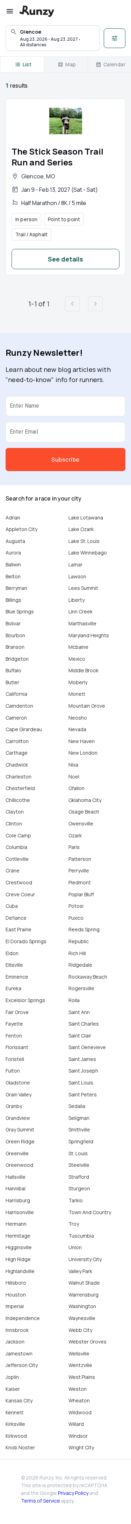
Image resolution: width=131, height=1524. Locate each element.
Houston (16, 1294)
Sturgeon (79, 1188)
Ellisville (14, 964)
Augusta (15, 541)
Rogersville (81, 988)
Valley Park (80, 1271)
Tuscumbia (81, 1235)
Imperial (15, 1306)
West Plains (81, 1377)
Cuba (12, 906)
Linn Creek (80, 611)
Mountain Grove (86, 705)
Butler (12, 682)
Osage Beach (83, 811)
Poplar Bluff (81, 894)
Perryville (78, 870)
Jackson (15, 1341)
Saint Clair (79, 1035)
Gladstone (18, 1082)
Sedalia (76, 1106)
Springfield (80, 1141)
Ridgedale (80, 964)
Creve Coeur (20, 894)
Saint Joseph (83, 1070)
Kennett (14, 1412)
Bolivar (13, 623)
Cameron (16, 717)
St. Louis (78, 1153)
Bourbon (15, 635)
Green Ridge (20, 1141)
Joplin (12, 1377)
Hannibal (16, 1188)
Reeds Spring (84, 929)
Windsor (78, 1436)
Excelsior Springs (25, 1000)
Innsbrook (17, 1330)
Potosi (75, 906)
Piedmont (79, 882)
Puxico (75, 917)
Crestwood (19, 882)
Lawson (77, 576)
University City (85, 1259)
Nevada (77, 729)
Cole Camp (18, 835)
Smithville (79, 1129)
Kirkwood (16, 1436)
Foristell (15, 1059)
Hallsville (16, 1176)
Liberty (76, 600)
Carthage (17, 752)
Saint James (82, 1059)
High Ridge (18, 1259)
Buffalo (13, 670)
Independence (23, 1318)
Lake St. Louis (84, 541)
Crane (13, 870)
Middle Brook (83, 670)
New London (82, 752)
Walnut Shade (84, 1282)
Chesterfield (20, 788)
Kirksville (15, 1424)
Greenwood (19, 1165)
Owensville (80, 823)
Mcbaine (78, 647)
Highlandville (20, 1271)
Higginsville (19, 1247)
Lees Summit (83, 588)
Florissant (17, 1047)
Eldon (12, 953)
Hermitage (18, 1235)
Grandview (18, 1118)
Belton (13, 576)
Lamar (75, 564)
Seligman (78, 1118)
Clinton (14, 823)
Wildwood (80, 1412)
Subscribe (65, 459)
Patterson (79, 859)
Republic (78, 941)
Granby (14, 1106)
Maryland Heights (88, 635)
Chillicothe (18, 800)
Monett (76, 693)
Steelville (78, 1165)
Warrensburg (83, 1294)
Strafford (78, 1176)
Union (75, 1247)
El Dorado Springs (26, 941)
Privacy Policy (73, 1493)
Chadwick (17, 764)
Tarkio (75, 1200)
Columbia (16, 847)
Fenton (14, 1035)
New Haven (81, 741)
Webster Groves (87, 1341)
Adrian (13, 517)
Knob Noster (20, 1447)
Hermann (16, 1223)
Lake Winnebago (87, 552)
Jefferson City (22, 1365)
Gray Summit (20, 1129)
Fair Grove (17, 1012)
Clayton (15, 811)
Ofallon (76, 788)
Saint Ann (79, 1012)
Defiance (16, 917)
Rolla (74, 1000)
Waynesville (81, 1318)
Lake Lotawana (85, 517)
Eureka (13, 988)
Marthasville (82, 623)
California (16, 693)
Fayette (14, 1023)
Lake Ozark (81, 529)
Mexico (76, 658)
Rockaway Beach (87, 976)
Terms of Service (40, 1500)
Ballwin (13, 564)
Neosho (77, 717)
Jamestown (19, 1353)
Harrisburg (18, 1200)
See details (65, 259)
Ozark (75, 835)
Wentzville (80, 1365)
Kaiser (13, 1389)
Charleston (18, 776)
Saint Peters (82, 1094)
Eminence (17, 976)
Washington (82, 1306)
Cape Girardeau (24, 729)
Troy (73, 1223)
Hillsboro (16, 1282)
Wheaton (79, 1400)
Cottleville (17, 859)
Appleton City (21, 529)
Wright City (81, 1447)
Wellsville (78, 1353)
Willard (76, 1424)
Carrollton (17, 741)
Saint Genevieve (87, 1047)
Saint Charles (83, 1023)
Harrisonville (20, 1212)
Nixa (73, 764)
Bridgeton (17, 658)
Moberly (77, 682)
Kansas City (19, 1400)
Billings (13, 600)
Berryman (16, 588)
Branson (15, 647)
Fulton (13, 1070)
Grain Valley (18, 1094)
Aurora (13, 552)
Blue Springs (20, 611)
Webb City (80, 1330)
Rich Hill (77, 953)
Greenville (17, 1153)
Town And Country (89, 1212)
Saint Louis (80, 1082)
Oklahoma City (84, 800)
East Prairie (18, 929)
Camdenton (19, 705)
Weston (77, 1389)
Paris (74, 847)
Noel (73, 776)
